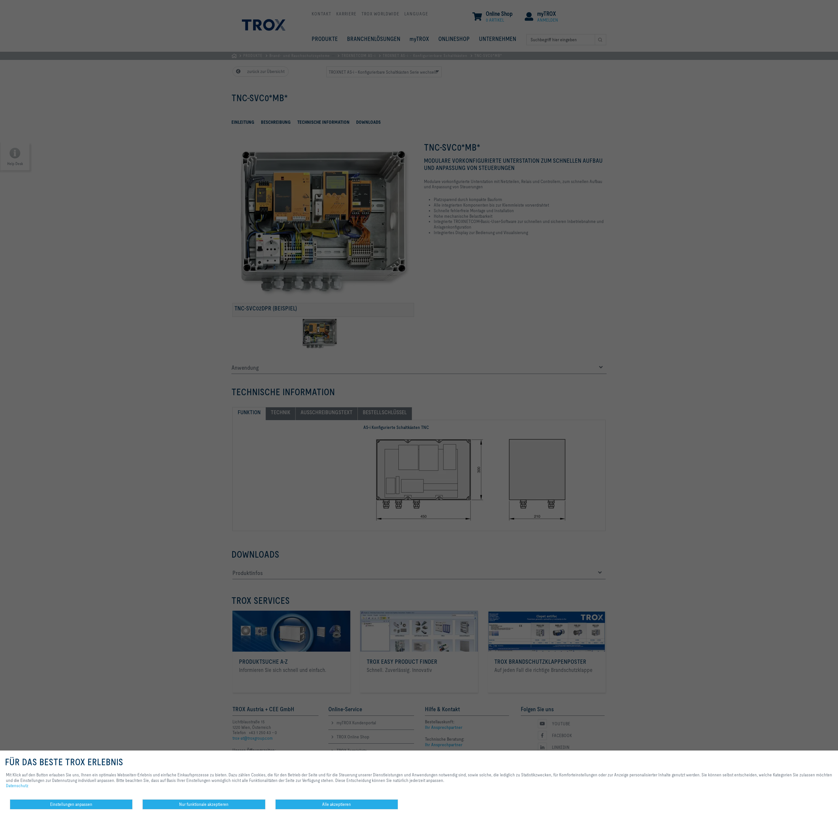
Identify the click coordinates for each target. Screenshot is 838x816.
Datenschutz (17, 785)
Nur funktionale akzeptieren (203, 804)
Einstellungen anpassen (71, 804)
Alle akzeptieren (336, 804)
